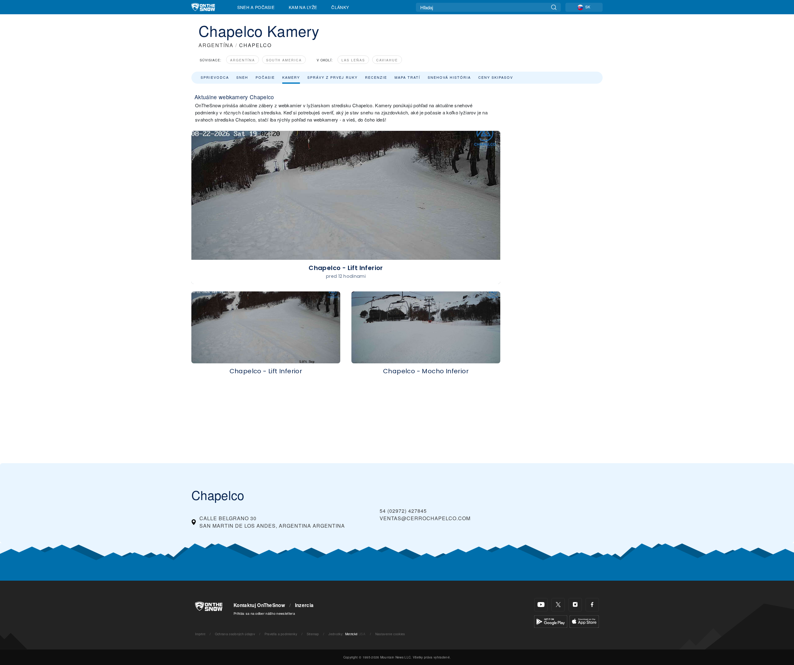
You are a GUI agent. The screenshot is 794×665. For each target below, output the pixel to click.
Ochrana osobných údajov (235, 634)
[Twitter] (558, 604)
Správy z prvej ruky (332, 77)
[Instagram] (575, 604)
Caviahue (387, 60)
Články (340, 7)
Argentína (242, 60)
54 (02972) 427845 (403, 510)
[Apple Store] (584, 621)
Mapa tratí (407, 77)
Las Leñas (353, 60)
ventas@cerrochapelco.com (425, 518)
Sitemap (313, 634)
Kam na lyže (303, 7)
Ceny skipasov (495, 77)
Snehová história (449, 77)
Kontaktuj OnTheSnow (259, 605)
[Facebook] (592, 604)
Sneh (242, 77)
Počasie (265, 77)
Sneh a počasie (255, 7)
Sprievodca (215, 77)
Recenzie (376, 77)
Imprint (200, 634)
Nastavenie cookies (390, 634)
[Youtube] (541, 604)
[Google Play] (550, 621)
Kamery (291, 77)
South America (284, 60)
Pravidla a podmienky (281, 634)
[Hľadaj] (554, 7)
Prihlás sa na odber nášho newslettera (264, 613)
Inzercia (304, 605)
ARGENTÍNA (216, 45)
